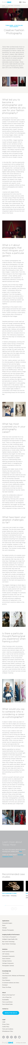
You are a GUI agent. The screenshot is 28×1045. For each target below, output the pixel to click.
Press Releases (6, 980)
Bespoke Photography (8, 930)
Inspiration (4, 978)
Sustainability (5, 999)
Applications (5, 920)
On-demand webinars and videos (10, 982)
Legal (3, 1019)
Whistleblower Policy (7, 1031)
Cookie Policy (5, 1026)
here (20, 851)
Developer (5, 985)
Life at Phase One (6, 997)
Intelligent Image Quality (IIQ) (9, 939)
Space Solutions (6, 958)
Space (3, 925)
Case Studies (5, 973)
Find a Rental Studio (7, 1004)
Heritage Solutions (7, 961)
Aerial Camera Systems (8, 951)
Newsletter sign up (11, 1012)
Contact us (5, 1008)
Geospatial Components (8, 956)
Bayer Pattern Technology (9, 943)
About (4, 992)
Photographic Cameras (8, 965)
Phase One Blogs (6, 987)
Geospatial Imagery (7, 923)
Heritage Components (8, 963)
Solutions (4, 949)
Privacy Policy (5, 1024)
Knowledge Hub (6, 971)
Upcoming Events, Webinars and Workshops (13, 975)
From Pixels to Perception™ (9, 937)
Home (3, 5)
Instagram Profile (7, 856)
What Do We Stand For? (8, 995)
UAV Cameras (5, 954)
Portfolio (20, 854)
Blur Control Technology (8, 941)
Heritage (4, 927)
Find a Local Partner (7, 1002)
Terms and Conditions (7, 1029)
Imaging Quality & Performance (11, 934)
